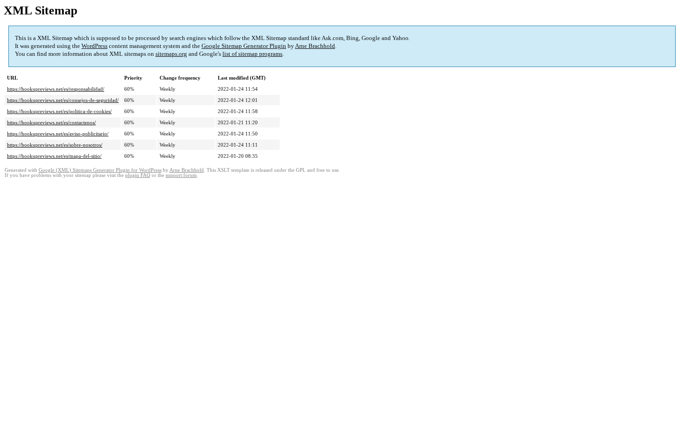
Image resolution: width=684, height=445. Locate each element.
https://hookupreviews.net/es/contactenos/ (51, 122)
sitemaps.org (171, 53)
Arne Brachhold (315, 45)
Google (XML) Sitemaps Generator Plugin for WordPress (100, 170)
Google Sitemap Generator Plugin (243, 45)
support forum (181, 175)
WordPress (94, 45)
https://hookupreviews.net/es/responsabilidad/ (55, 89)
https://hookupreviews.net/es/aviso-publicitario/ (57, 133)
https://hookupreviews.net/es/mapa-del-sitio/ (54, 156)
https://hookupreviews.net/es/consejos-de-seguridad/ (63, 100)
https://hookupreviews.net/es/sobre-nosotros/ (54, 145)
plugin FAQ (137, 175)
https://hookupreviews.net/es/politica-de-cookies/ (59, 111)
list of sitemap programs (252, 53)
